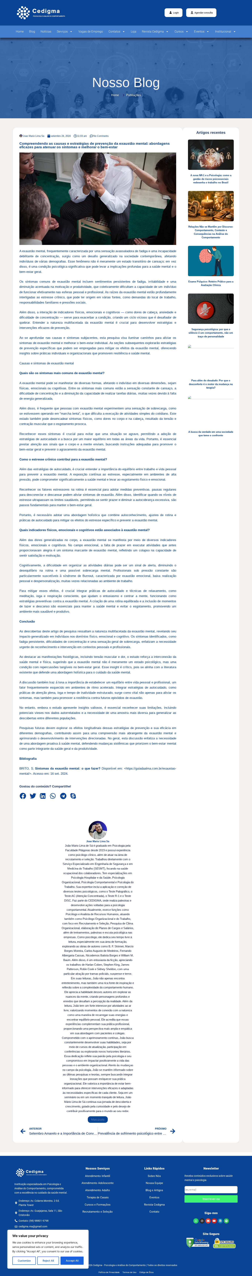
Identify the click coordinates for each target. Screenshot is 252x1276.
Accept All (72, 1260)
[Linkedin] (220, 1221)
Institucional (223, 31)
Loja (133, 31)
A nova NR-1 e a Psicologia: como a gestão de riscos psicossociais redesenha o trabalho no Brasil (210, 179)
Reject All (48, 1260)
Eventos (199, 31)
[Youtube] (214, 1221)
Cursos (179, 31)
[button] (201, 12)
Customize (24, 1260)
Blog (32, 31)
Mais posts (97, 1119)
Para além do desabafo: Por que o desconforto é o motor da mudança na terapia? (211, 384)
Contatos (114, 31)
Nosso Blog (126, 82)
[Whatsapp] (196, 1221)
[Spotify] (226, 1221)
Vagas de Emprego (90, 31)
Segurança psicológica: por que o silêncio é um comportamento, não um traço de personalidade (211, 333)
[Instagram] (202, 1221)
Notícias (46, 31)
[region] (48, 1249)
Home (20, 31)
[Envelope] (208, 1221)
